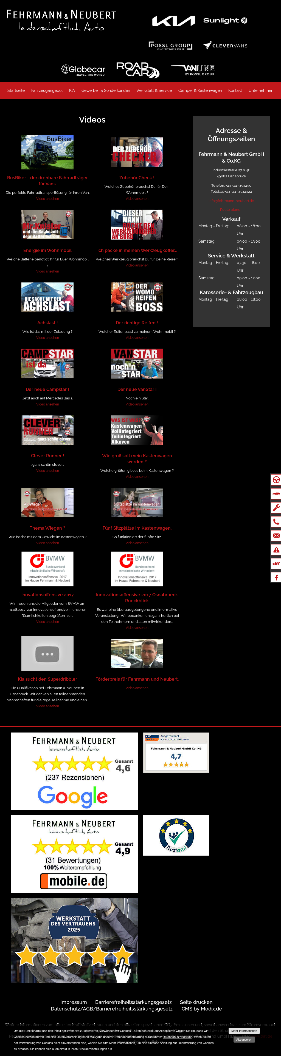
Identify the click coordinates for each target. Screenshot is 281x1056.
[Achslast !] (47, 297)
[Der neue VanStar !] (137, 363)
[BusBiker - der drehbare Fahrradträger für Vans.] (47, 152)
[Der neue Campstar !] (47, 363)
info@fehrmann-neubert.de (231, 201)
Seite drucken (196, 1002)
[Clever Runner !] (47, 430)
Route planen (231, 210)
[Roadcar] (138, 70)
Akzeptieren (244, 1039)
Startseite (16, 90)
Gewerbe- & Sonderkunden (106, 90)
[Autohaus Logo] (58, 20)
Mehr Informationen (244, 1030)
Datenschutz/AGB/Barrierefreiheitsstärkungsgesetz (112, 1009)
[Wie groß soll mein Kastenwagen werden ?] (137, 430)
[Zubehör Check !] (137, 152)
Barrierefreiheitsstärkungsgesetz (133, 1002)
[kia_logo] (173, 20)
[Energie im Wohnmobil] (47, 224)
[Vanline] (192, 70)
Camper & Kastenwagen (200, 90)
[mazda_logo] (225, 20)
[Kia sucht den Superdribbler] (47, 653)
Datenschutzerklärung (177, 1036)
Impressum (73, 1002)
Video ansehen (47, 199)
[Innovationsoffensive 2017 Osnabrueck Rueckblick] (137, 569)
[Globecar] (83, 70)
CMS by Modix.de (202, 1009)
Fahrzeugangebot (47, 90)
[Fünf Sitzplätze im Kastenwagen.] (137, 502)
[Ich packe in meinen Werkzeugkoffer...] (137, 224)
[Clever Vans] (225, 45)
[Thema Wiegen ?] (47, 502)
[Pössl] (170, 45)
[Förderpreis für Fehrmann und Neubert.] (137, 653)
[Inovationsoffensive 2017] (47, 569)
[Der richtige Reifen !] (137, 297)
